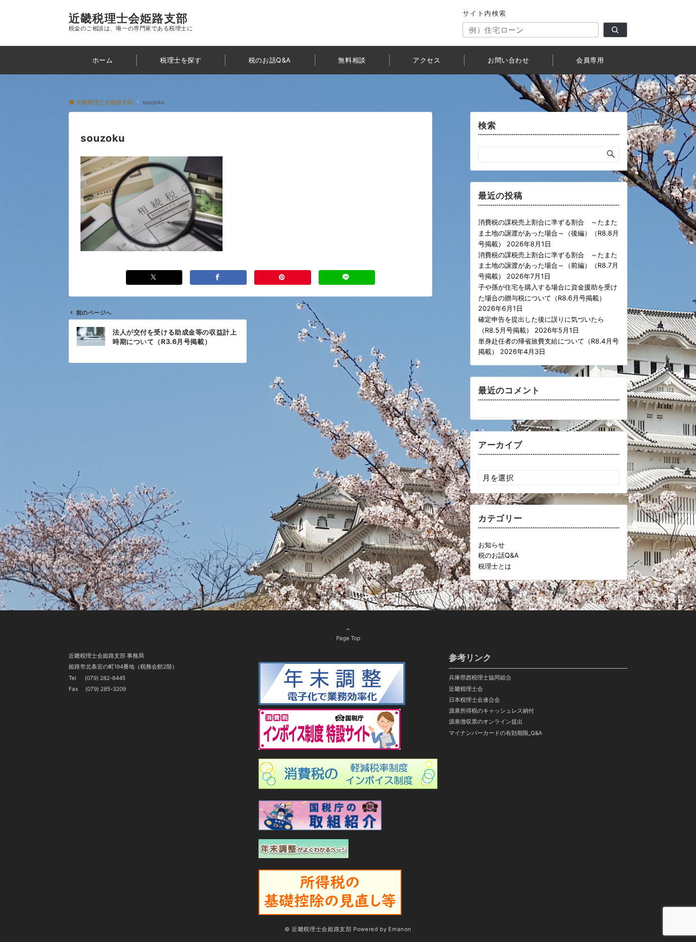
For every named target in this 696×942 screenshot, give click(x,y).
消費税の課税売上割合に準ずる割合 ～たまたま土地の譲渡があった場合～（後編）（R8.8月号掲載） (548, 233)
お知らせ (491, 545)
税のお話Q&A (498, 555)
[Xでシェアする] (154, 277)
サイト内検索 (485, 13)
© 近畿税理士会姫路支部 (318, 929)
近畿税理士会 (466, 689)
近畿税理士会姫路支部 (128, 18)
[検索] (615, 29)
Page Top (348, 638)
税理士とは (494, 566)
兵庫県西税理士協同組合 (480, 677)
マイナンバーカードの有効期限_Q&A (495, 733)
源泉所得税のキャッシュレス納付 (491, 710)
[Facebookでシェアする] (218, 277)
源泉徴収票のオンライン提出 (486, 721)
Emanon (399, 929)
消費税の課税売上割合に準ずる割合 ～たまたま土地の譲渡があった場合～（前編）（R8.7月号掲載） (548, 266)
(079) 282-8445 (105, 678)
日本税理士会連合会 (474, 700)
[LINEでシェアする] (347, 277)
